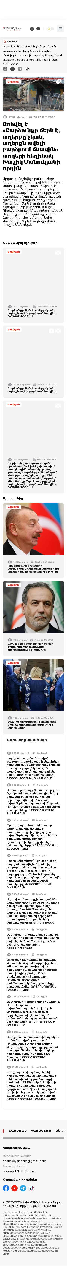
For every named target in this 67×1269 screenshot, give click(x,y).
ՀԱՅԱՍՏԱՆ (41, 1131)
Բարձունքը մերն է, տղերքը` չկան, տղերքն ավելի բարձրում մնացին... (32, 390)
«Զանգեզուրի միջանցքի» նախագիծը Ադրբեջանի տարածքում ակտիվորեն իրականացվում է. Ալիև (33, 568)
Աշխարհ (13, 81)
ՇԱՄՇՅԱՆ (18, 1131)
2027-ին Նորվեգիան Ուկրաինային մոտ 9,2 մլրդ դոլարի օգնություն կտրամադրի (32, 724)
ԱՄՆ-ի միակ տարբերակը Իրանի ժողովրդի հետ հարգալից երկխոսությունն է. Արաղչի (30, 646)
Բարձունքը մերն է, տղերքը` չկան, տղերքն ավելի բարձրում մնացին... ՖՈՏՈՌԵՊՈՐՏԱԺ (32, 313)
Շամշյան (14, 251)
